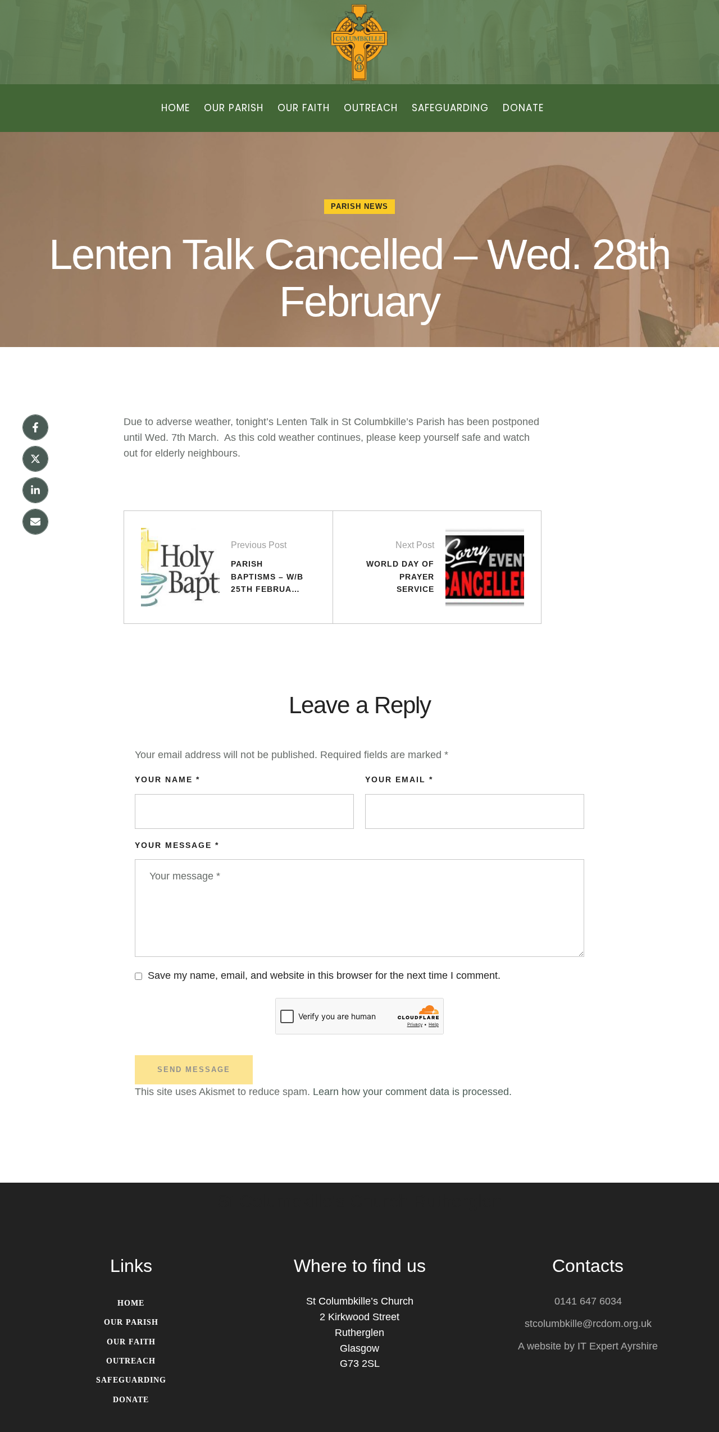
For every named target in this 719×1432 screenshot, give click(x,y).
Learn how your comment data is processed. (412, 1091)
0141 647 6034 (588, 1301)
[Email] (35, 522)
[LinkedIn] (35, 490)
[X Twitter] (35, 459)
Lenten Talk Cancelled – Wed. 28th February (359, 277)
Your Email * (399, 779)
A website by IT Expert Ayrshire (588, 1346)
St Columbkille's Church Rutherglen (359, 1202)
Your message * (177, 845)
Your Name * (167, 779)
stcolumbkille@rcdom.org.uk (588, 1323)
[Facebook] (35, 427)
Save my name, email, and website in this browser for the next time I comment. (324, 975)
